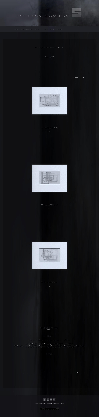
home (16, 29)
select (37, 29)
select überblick (26, 29)
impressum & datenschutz (53, 403)
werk (44, 29)
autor (52, 29)
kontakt (59, 29)
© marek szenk (42, 403)
